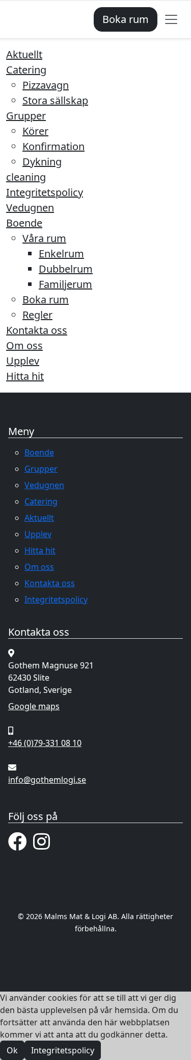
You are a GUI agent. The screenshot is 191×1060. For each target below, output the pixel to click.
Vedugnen (30, 207)
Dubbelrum (66, 269)
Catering (26, 70)
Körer (35, 131)
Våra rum (44, 238)
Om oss (24, 345)
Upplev (22, 361)
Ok (12, 1050)
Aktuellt (24, 54)
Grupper (26, 116)
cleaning (26, 177)
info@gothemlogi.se (47, 779)
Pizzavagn (45, 85)
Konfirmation (53, 146)
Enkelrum (61, 253)
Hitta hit (25, 376)
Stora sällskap (55, 100)
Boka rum (125, 19)
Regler (37, 315)
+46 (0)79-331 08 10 (44, 743)
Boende (24, 223)
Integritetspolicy (44, 192)
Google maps (34, 706)
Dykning (42, 161)
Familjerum (65, 284)
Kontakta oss (36, 330)
